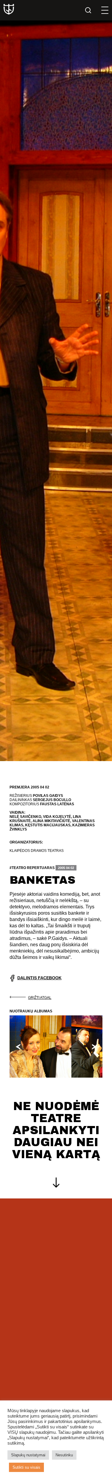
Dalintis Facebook (39, 977)
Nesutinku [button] (64, 1455)
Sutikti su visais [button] (26, 1467)
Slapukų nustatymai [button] (28, 1455)
